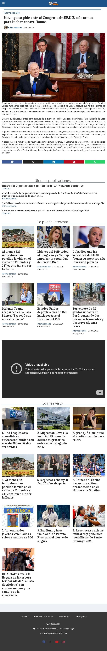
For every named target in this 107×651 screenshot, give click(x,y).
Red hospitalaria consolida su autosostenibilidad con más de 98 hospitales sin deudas (18, 440)
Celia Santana (15, 27)
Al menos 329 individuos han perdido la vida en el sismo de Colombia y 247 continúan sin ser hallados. (17, 260)
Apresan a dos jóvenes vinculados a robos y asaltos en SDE (17, 534)
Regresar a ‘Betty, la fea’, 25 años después (53, 481)
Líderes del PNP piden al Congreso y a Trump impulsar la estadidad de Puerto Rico (53, 257)
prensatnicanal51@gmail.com (53, 633)
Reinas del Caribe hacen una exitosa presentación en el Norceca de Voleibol (87, 485)
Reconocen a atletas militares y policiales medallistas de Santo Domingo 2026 (45, 210)
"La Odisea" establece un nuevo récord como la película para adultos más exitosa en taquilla (53, 203)
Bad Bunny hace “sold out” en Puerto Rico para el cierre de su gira (52, 536)
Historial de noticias (43, 616)
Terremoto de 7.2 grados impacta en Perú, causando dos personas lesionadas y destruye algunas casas (88, 317)
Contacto (24, 616)
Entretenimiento (9, 198)
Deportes (6, 188)
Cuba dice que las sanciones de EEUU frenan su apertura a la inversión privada (89, 257)
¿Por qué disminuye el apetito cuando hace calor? (88, 436)
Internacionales (12, 12)
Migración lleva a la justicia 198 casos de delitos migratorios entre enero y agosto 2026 (52, 440)
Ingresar (83, 616)
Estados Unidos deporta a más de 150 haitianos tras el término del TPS (52, 314)
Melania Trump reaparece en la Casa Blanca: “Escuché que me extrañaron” (16, 314)
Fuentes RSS (64, 616)
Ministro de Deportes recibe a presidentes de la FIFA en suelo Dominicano (43, 185)
